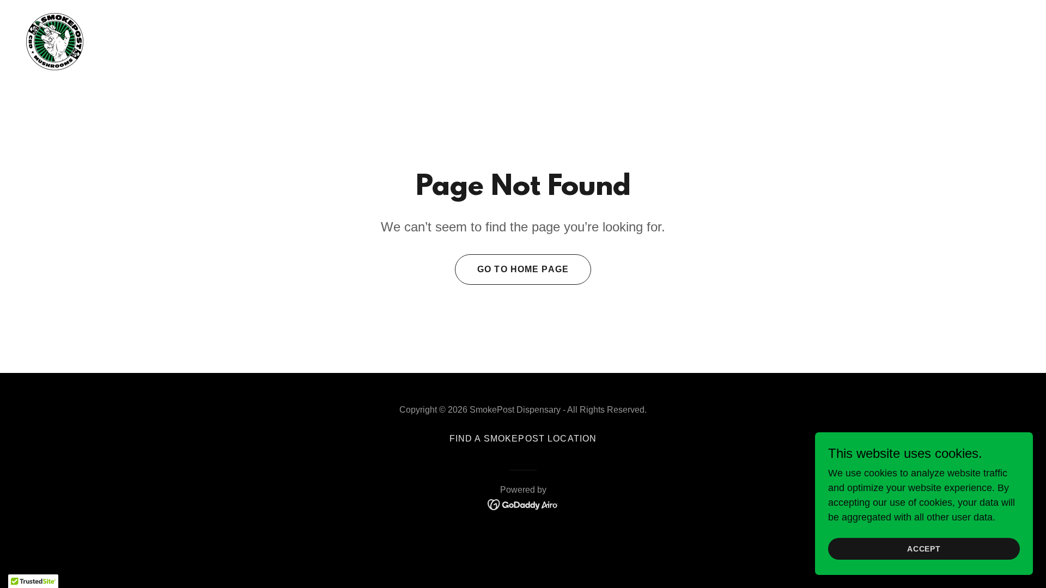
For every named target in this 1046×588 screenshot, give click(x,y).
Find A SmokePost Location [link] (523, 438)
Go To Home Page (523, 269)
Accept (924, 548)
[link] (54, 40)
